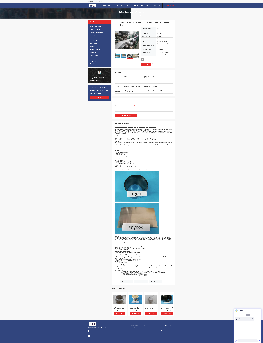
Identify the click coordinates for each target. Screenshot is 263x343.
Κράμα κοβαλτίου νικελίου (96, 26)
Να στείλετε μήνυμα (126, 115)
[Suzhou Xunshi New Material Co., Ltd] (92, 5)
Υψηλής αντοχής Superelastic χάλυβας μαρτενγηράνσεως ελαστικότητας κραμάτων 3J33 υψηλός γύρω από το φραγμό (119, 309)
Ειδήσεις (144, 325)
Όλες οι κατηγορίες (165, 330)
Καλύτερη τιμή (146, 64)
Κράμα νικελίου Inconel (95, 29)
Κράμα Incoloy (93, 46)
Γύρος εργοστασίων (135, 327)
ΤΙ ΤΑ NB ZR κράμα (94, 63)
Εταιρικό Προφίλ (135, 325)
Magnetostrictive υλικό (95, 40)
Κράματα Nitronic (94, 55)
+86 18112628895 (104, 90)
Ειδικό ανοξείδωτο (94, 58)
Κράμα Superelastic (116, 15)
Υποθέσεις (145, 327)
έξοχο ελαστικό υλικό (156, 281)
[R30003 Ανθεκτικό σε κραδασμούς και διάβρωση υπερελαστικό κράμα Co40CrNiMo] (127, 39)
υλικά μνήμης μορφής (126, 281)
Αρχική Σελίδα (108, 15)
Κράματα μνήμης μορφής (141, 281)
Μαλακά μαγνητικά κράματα (96, 32)
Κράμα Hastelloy (93, 43)
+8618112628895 (99, 93)
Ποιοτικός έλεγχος (135, 328)
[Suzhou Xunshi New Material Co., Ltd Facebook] (169, 1)
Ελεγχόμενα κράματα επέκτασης (97, 37)
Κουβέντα (99, 97)
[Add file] (236, 340)
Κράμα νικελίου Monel (95, 49)
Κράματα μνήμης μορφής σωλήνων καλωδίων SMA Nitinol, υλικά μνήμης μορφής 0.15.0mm (167, 309)
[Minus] (259, 310)
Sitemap (144, 328)
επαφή (133, 330)
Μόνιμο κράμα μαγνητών (95, 61)
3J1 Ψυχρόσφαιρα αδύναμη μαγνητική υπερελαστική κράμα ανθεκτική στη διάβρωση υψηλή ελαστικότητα (151, 309)
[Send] (259, 340)
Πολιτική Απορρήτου (147, 330)
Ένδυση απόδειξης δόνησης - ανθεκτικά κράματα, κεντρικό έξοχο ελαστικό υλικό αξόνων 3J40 (135, 309)
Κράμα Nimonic (93, 52)
